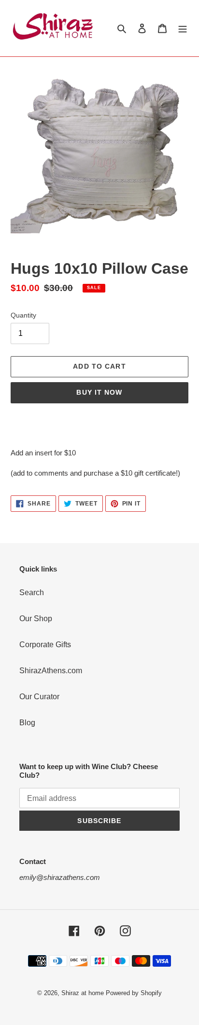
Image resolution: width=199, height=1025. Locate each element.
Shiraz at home (82, 993)
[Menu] (182, 28)
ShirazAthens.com (50, 670)
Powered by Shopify (134, 993)
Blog (27, 723)
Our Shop (35, 618)
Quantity (23, 315)
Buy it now (99, 392)
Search (31, 592)
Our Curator (39, 696)
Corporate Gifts (45, 644)
